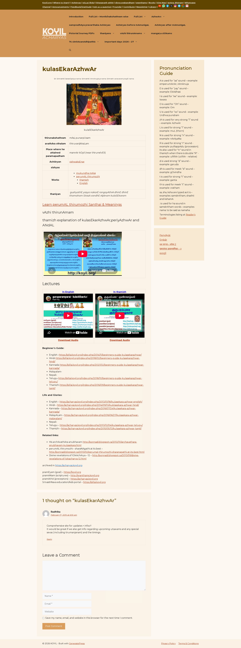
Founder (117, 7)
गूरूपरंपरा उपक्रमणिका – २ (170, 248)
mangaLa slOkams (161, 33)
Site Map (161, 3)
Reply (49, 539)
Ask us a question (102, 7)
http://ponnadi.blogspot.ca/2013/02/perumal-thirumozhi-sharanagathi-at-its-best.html (96, 452)
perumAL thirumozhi (88, 176)
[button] (70, 50)
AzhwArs (156, 16)
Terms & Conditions (188, 643)
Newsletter (142, 7)
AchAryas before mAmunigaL (132, 25)
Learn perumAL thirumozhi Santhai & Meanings (82, 204)
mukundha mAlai (86, 173)
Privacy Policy (168, 643)
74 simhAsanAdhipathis (82, 41)
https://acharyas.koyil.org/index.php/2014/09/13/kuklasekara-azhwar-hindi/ (98, 405)
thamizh (84, 180)
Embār (163, 239)
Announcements (60, 7)
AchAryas (76, 3)
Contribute (129, 7)
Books (152, 3)
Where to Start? (61, 3)
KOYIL (54, 31)
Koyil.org (47, 3)
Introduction (76, 16)
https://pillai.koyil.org (94, 482)
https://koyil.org (72, 472)
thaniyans (105, 33)
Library (152, 7)
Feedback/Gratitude (81, 7)
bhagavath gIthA (105, 3)
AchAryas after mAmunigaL (170, 25)
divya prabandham (124, 3)
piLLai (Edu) (89, 3)
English (83, 183)
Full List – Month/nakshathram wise (108, 16)
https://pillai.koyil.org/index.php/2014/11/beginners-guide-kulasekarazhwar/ (100, 355)
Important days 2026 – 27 (119, 41)
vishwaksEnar (77, 161)
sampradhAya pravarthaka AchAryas (89, 25)
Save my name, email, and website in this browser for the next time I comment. (89, 618)
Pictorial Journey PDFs (81, 33)
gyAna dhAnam (175, 3)
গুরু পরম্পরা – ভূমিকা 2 (168, 244)
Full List (138, 16)
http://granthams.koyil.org (85, 475)
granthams (141, 3)
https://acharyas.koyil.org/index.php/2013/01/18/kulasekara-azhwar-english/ (101, 401)
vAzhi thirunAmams (131, 33)
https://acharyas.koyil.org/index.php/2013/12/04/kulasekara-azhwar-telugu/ (101, 425)
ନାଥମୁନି (163, 253)
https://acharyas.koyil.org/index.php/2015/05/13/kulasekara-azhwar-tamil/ (101, 428)
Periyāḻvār (165, 235)
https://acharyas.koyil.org (84, 479)
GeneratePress (77, 643)
